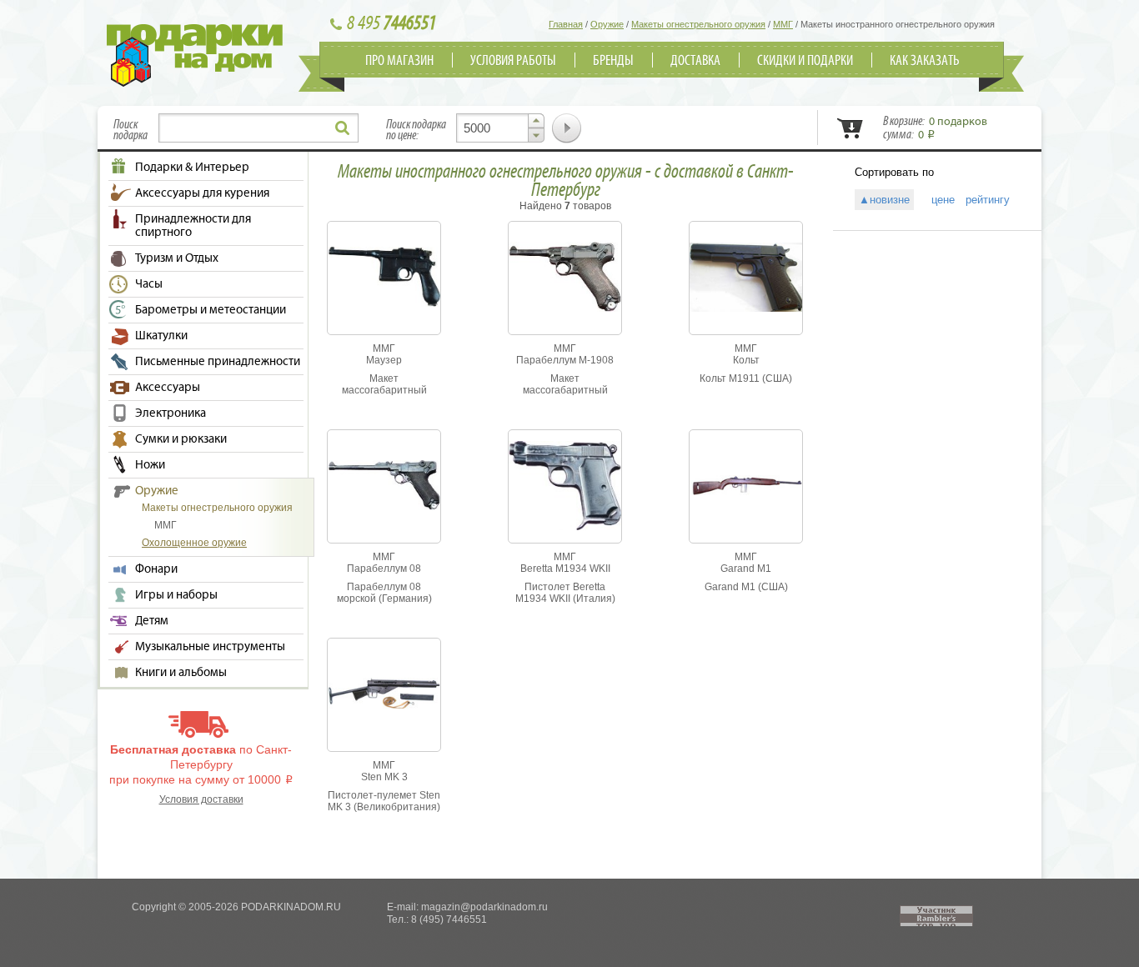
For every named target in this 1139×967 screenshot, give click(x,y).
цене (938, 199)
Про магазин (399, 61)
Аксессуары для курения (202, 193)
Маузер (384, 360)
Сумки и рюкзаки (181, 439)
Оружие (156, 491)
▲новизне (884, 199)
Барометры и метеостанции (210, 310)
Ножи (150, 465)
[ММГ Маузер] (384, 303)
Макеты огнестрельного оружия (217, 508)
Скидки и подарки (805, 61)
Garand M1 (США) (746, 587)
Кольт (746, 360)
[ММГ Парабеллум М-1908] (565, 308)
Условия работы (513, 61)
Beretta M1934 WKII (565, 568)
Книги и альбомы (181, 672)
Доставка (695, 61)
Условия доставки (201, 799)
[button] (536, 120)
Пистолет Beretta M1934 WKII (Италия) (565, 592)
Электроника (170, 413)
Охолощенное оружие (194, 543)
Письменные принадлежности (217, 361)
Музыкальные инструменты (210, 647)
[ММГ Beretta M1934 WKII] (565, 527)
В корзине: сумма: (935, 128)
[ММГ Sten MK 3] (384, 706)
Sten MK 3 (384, 777)
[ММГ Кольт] (746, 308)
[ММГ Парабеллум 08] (384, 507)
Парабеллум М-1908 (565, 360)
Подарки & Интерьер (192, 167)
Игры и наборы (176, 595)
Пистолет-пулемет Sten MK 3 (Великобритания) (384, 801)
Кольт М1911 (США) (746, 378)
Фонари (156, 569)
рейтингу (988, 199)
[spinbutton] (500, 128)
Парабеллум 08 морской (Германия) (384, 592)
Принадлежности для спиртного (193, 226)
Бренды (613, 61)
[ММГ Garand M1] (746, 492)
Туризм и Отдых (176, 258)
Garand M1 (745, 568)
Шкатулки (161, 336)
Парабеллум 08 (384, 568)
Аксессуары (167, 387)
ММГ (165, 525)
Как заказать (925, 61)
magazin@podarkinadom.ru (484, 907)
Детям (151, 621)
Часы (149, 284)
